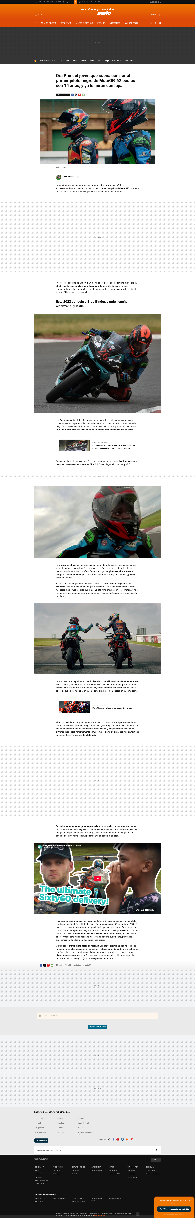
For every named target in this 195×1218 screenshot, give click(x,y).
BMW (67, 61)
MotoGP (101, 23)
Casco (92, 61)
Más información (99, 1215)
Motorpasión (113, 1170)
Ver (98, 1027)
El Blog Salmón (151, 1170)
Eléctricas (60, 1132)
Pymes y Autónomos (152, 1174)
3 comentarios (64, 95)
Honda (80, 1128)
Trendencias (132, 1170)
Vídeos (81, 1119)
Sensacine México (78, 1198)
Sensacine (75, 1170)
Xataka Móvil (39, 1174)
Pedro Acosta (129, 61)
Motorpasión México (115, 1198)
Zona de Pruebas (48, 23)
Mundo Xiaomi (39, 1184)
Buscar (156, 1150)
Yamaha (60, 1128)
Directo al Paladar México (96, 1199)
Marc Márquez (131, 23)
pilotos (78, 965)
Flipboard (79, 95)
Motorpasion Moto (97, 11)
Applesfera (38, 1177)
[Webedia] (41, 1159)
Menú (40, 15)
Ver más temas (41, 1140)
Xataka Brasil (39, 1201)
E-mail (83, 95)
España (74, 61)
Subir (154, 1160)
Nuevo (154, 15)
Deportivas (66, 23)
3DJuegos (56, 1170)
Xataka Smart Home (41, 1180)
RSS (127, 1139)
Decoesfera (131, 1174)
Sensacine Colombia (78, 1201)
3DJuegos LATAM (59, 1198)
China (53, 61)
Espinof (74, 1174)
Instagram (159, 23)
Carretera (83, 61)
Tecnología (61, 1123)
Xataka (37, 1170)
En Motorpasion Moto (99, 442)
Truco (60, 61)
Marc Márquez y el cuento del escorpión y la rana (112, 708)
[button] (71, 176)
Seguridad (38, 1123)
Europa (106, 61)
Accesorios (114, 23)
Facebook (155, 23)
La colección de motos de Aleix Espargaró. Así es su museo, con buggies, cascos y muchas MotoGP (113, 446)
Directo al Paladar (96, 1170)
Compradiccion (132, 1177)
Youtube (118, 1139)
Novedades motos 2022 (85, 1133)
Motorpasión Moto (115, 1174)
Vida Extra (56, 1174)
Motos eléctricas (84, 23)
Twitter (151, 23)
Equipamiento (40, 1128)
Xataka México (39, 1198)
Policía (99, 61)
